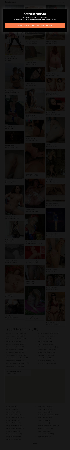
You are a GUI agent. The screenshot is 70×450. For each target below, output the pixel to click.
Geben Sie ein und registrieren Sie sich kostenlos (35, 25)
